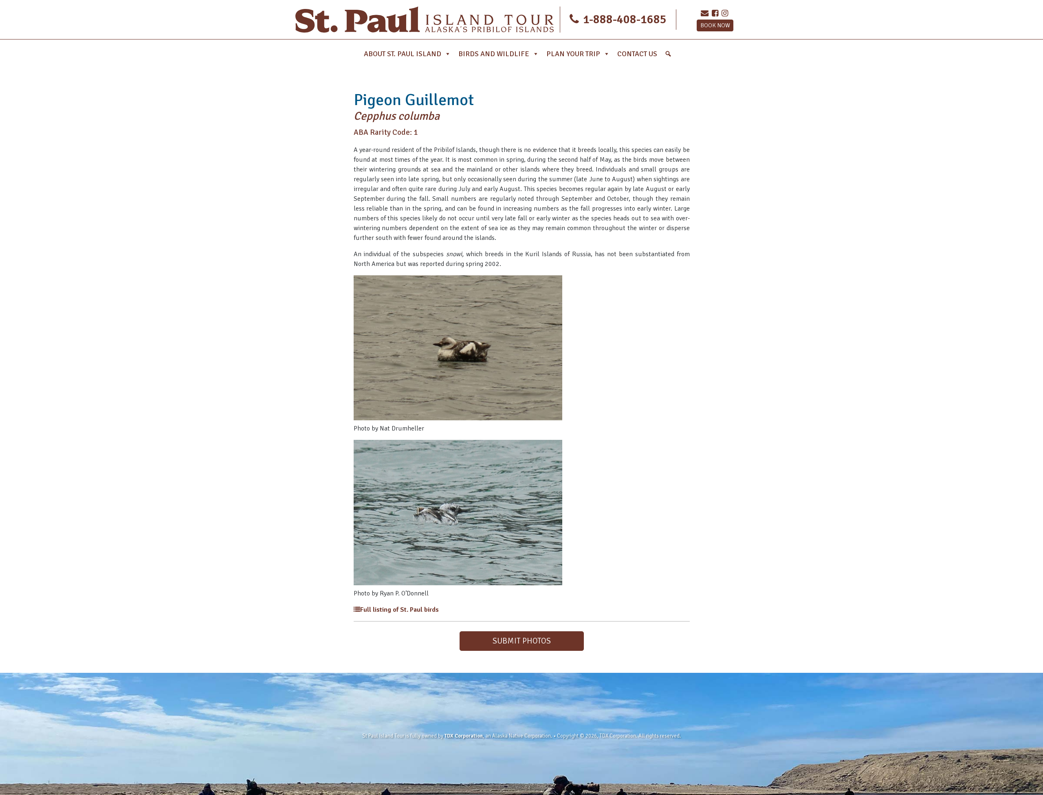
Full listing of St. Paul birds (399, 610)
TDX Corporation (463, 736)
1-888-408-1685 (624, 19)
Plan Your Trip (573, 53)
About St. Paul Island (402, 53)
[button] (668, 54)
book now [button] (715, 25)
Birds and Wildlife (493, 53)
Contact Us (637, 53)
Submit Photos (522, 641)
